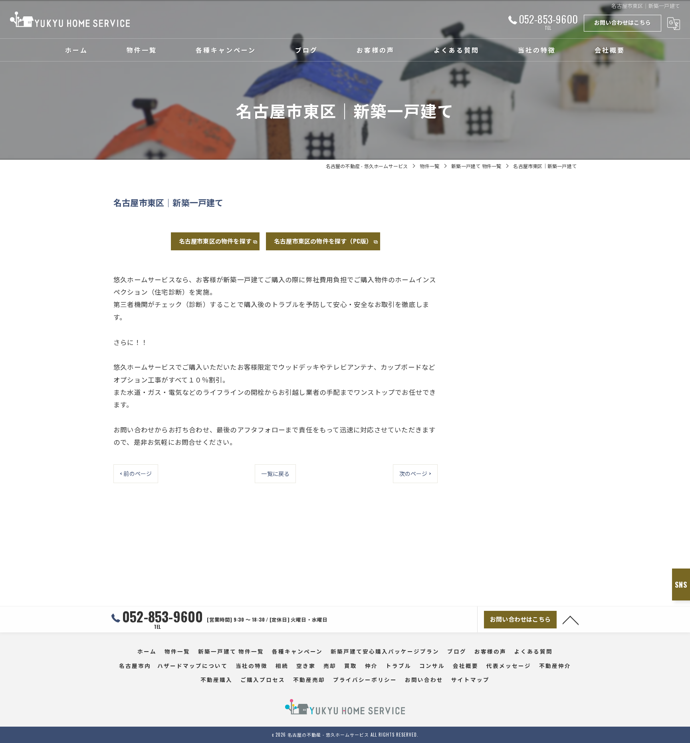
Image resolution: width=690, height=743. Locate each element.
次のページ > (415, 473)
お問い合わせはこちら (622, 22)
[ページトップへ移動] (571, 620)
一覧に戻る (275, 473)
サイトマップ (470, 680)
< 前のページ (136, 473)
